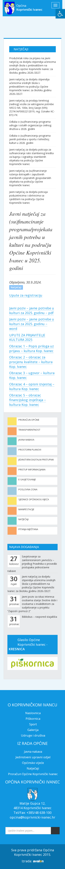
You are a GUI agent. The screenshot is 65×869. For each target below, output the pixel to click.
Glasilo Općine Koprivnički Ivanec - (28, 644)
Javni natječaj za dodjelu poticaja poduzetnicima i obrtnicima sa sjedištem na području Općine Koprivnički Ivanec (28, 197)
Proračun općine (28, 419)
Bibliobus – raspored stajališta (39, 616)
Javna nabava (26, 439)
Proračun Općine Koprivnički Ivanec (33, 774)
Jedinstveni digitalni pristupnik (36, 459)
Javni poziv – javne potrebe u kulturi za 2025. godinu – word (31, 324)
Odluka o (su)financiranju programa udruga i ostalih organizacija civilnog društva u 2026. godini (30, 125)
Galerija (32, 730)
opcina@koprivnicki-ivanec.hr (32, 817)
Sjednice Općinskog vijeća (33, 499)
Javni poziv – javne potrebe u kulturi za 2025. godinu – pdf (31, 310)
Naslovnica (33, 713)
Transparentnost (29, 429)
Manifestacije (26, 509)
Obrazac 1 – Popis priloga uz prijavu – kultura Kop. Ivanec (31, 348)
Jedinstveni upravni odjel (33, 757)
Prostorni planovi (29, 449)
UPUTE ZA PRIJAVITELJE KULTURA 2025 (27, 337)
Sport (33, 724)
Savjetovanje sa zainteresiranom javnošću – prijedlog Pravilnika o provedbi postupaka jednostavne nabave (32, 564)
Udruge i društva (33, 735)
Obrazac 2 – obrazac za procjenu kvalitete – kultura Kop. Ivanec (31, 362)
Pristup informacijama (32, 469)
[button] (60, 13)
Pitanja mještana (28, 529)
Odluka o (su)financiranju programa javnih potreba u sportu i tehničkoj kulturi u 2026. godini (30, 139)
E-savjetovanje (27, 479)
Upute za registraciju (25, 295)
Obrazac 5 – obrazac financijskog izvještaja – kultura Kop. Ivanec (27, 400)
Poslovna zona (27, 489)
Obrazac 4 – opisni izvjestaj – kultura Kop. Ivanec (31, 386)
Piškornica (33, 718)
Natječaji (23, 519)
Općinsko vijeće (33, 763)
